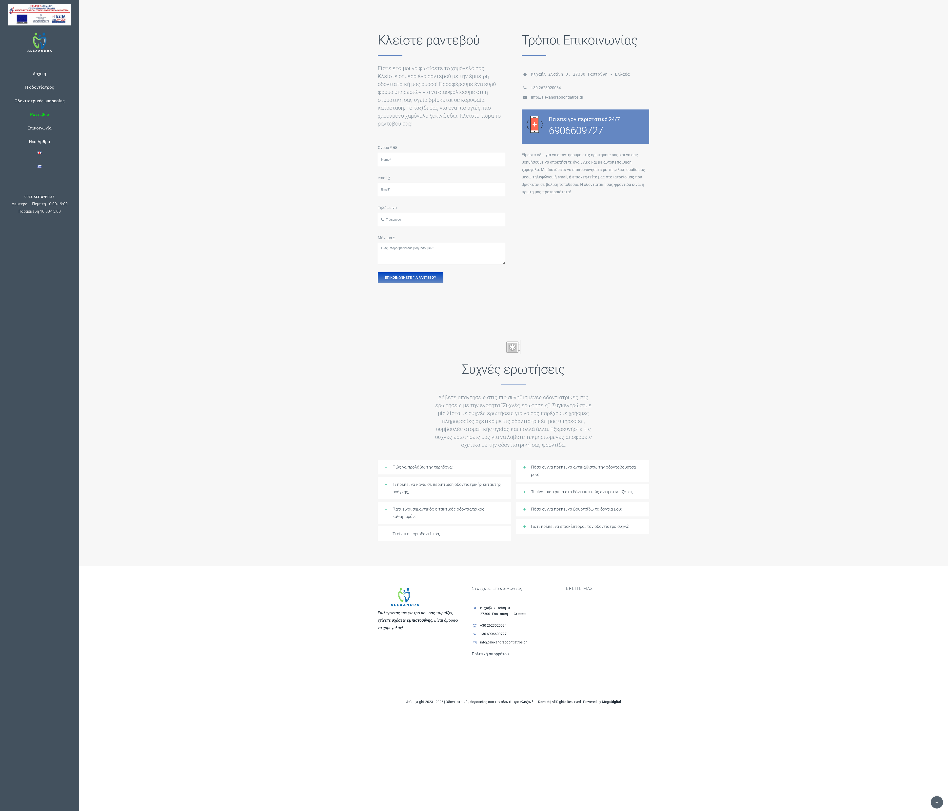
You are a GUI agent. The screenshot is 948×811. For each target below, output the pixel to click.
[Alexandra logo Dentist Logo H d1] (39, 33)
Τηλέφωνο (387, 207)
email (384, 177)
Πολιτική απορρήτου (490, 654)
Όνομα (385, 147)
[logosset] (39, 5)
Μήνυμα (386, 237)
